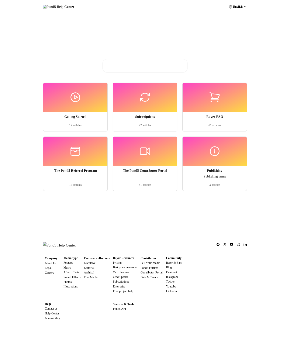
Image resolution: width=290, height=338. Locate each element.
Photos (67, 281)
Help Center (52, 313)
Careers (49, 272)
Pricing (117, 262)
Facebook (171, 272)
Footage (68, 262)
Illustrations (70, 286)
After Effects (71, 272)
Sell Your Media (150, 263)
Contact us (51, 308)
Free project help (123, 291)
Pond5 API (119, 308)
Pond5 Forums (149, 267)
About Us (50, 263)
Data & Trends (149, 277)
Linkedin (171, 291)
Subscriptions (121, 281)
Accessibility (52, 318)
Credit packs (120, 277)
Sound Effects (71, 277)
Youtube (171, 286)
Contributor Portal (152, 272)
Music (67, 267)
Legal (48, 267)
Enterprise (119, 286)
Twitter (170, 281)
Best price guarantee (125, 267)
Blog (169, 267)
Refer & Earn (174, 262)
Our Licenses (121, 272)
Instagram (172, 277)
